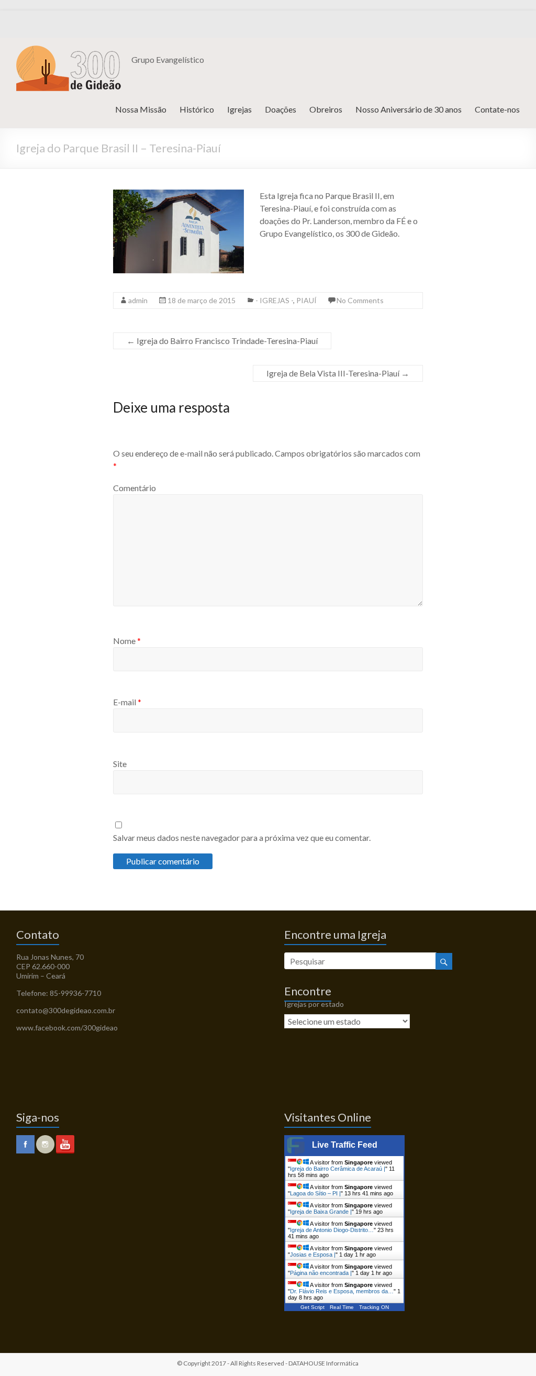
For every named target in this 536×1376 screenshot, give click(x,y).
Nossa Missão (140, 109)
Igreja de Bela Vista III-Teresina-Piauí (337, 373)
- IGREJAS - (274, 300)
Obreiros (325, 109)
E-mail (127, 702)
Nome (127, 641)
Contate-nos (497, 109)
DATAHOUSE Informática (323, 1363)
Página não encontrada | (321, 1273)
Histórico (197, 109)
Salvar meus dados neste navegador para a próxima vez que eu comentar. (242, 837)
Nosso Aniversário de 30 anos (408, 109)
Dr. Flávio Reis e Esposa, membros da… (342, 1291)
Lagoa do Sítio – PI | (315, 1193)
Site (120, 764)
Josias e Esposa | (313, 1254)
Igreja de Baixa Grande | (321, 1211)
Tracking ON (374, 1307)
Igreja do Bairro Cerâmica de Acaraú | (337, 1169)
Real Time (342, 1307)
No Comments (360, 300)
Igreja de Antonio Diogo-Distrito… (332, 1230)
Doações (280, 109)
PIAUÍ (306, 300)
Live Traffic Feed (344, 1144)
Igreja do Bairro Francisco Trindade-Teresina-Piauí (222, 341)
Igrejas (239, 109)
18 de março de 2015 (202, 300)
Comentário (134, 488)
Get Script (312, 1307)
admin (138, 300)
